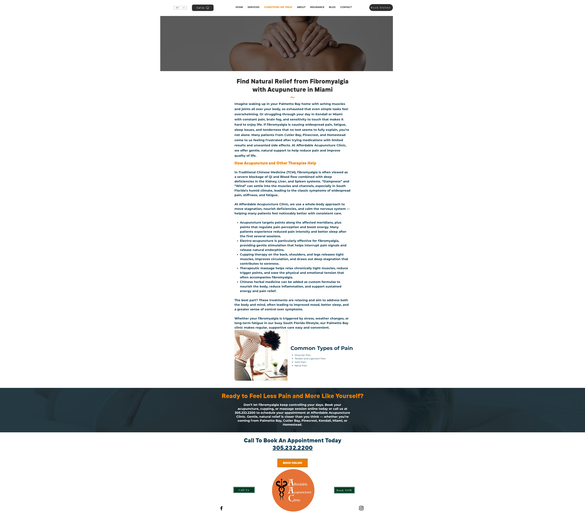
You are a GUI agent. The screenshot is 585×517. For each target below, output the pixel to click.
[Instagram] (361, 508)
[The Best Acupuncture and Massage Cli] (221, 508)
